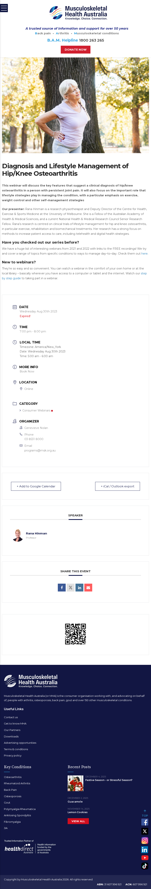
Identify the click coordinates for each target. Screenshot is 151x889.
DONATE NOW (76, 49)
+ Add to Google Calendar (36, 486)
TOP (145, 815)
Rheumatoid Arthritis (17, 783)
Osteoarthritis (12, 777)
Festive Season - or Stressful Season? (108, 780)
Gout (7, 802)
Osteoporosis (12, 796)
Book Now (27, 371)
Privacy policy (12, 755)
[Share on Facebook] (62, 587)
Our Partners (12, 730)
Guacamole (75, 801)
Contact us (11, 717)
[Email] (88, 587)
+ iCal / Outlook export (117, 486)
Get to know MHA (15, 723)
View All (78, 821)
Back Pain (10, 789)
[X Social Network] (71, 587)
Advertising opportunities (20, 742)
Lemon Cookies (77, 812)
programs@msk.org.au (40, 450)
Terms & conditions (16, 749)
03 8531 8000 (33, 439)
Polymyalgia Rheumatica (20, 809)
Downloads (11, 736)
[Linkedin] (79, 587)
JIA (5, 828)
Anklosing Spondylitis (17, 815)
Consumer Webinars (36, 410)
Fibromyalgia (12, 821)
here (144, 253)
